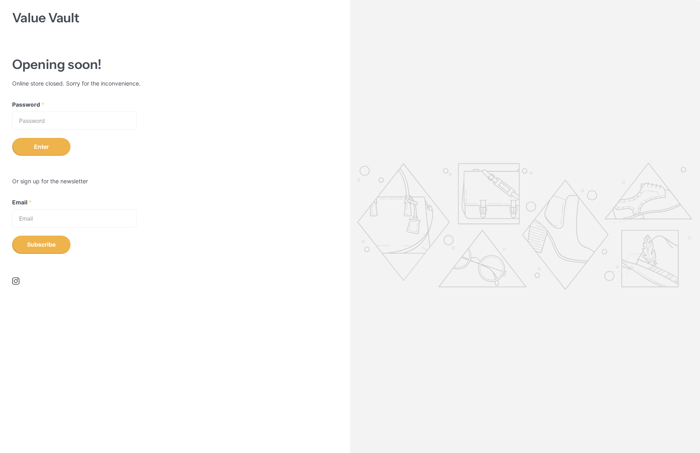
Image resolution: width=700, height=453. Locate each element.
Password (28, 104)
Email (22, 202)
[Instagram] (15, 281)
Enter (41, 146)
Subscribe (41, 244)
